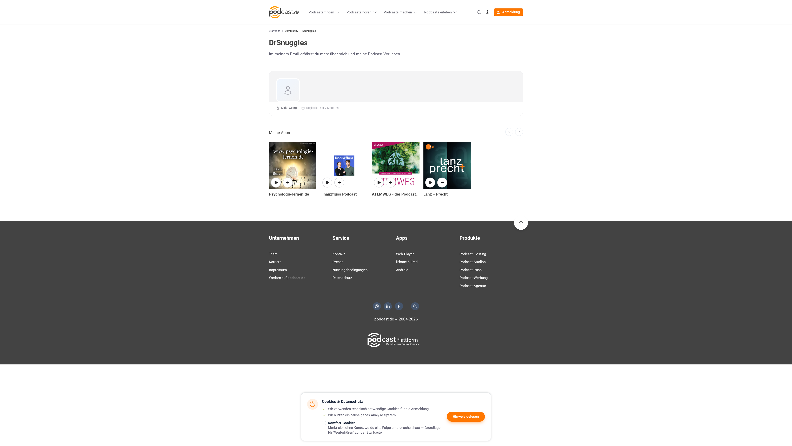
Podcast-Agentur (473, 286)
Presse (337, 262)
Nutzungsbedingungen (350, 270)
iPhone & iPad (407, 262)
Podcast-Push (471, 270)
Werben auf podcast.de (287, 278)
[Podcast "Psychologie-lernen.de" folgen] (288, 182)
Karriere (275, 262)
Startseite (274, 30)
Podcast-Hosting (473, 254)
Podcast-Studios (473, 262)
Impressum (278, 270)
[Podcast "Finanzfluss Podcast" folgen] (339, 182)
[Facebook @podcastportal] (399, 306)
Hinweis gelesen (466, 416)
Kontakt (338, 254)
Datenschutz (342, 278)
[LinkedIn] (388, 306)
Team (273, 254)
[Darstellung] (488, 12)
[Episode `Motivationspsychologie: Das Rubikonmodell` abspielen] (276, 182)
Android (402, 270)
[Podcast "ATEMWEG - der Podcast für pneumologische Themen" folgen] (391, 182)
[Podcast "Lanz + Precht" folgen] (442, 182)
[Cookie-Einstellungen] (415, 306)
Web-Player (405, 254)
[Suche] (479, 12)
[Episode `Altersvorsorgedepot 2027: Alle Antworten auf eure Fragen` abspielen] (327, 182)
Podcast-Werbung (474, 278)
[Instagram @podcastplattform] (377, 306)
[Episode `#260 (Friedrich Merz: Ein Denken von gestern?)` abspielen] (430, 182)
